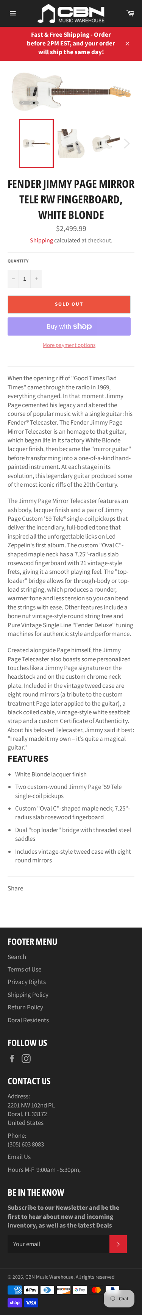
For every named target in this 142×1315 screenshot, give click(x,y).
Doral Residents (28, 1020)
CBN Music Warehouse (49, 1277)
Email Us (19, 1157)
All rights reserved (95, 1277)
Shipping (41, 240)
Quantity (18, 261)
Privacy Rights (27, 982)
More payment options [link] (69, 345)
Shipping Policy (28, 995)
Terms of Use (24, 969)
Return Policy (25, 1007)
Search (17, 957)
